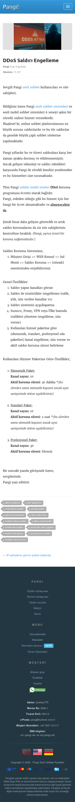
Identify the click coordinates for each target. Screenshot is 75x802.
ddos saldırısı (12, 503)
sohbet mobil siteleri (34, 187)
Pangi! (11, 6)
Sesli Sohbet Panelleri (52, 762)
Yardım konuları (37, 602)
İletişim (37, 608)
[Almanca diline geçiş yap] (48, 754)
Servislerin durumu (32, 645)
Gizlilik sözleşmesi (37, 591)
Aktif (48, 645)
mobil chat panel (14, 533)
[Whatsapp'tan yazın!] (37, 690)
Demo (37, 614)
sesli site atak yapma (42, 527)
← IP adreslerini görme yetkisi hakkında (27, 555)
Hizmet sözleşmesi (37, 596)
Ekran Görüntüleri (37, 651)
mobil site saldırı (14, 527)
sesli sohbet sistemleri (51, 106)
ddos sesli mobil (43, 521)
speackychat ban (14, 515)
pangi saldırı (37, 509)
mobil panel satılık (40, 533)
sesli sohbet (31, 87)
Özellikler (37, 677)
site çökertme (39, 515)
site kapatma (34, 503)
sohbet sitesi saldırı (16, 521)
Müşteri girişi (37, 672)
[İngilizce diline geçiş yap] (37, 754)
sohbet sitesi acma (15, 539)
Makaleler (37, 640)
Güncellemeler (38, 634)
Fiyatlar (37, 683)
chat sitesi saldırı (14, 509)
